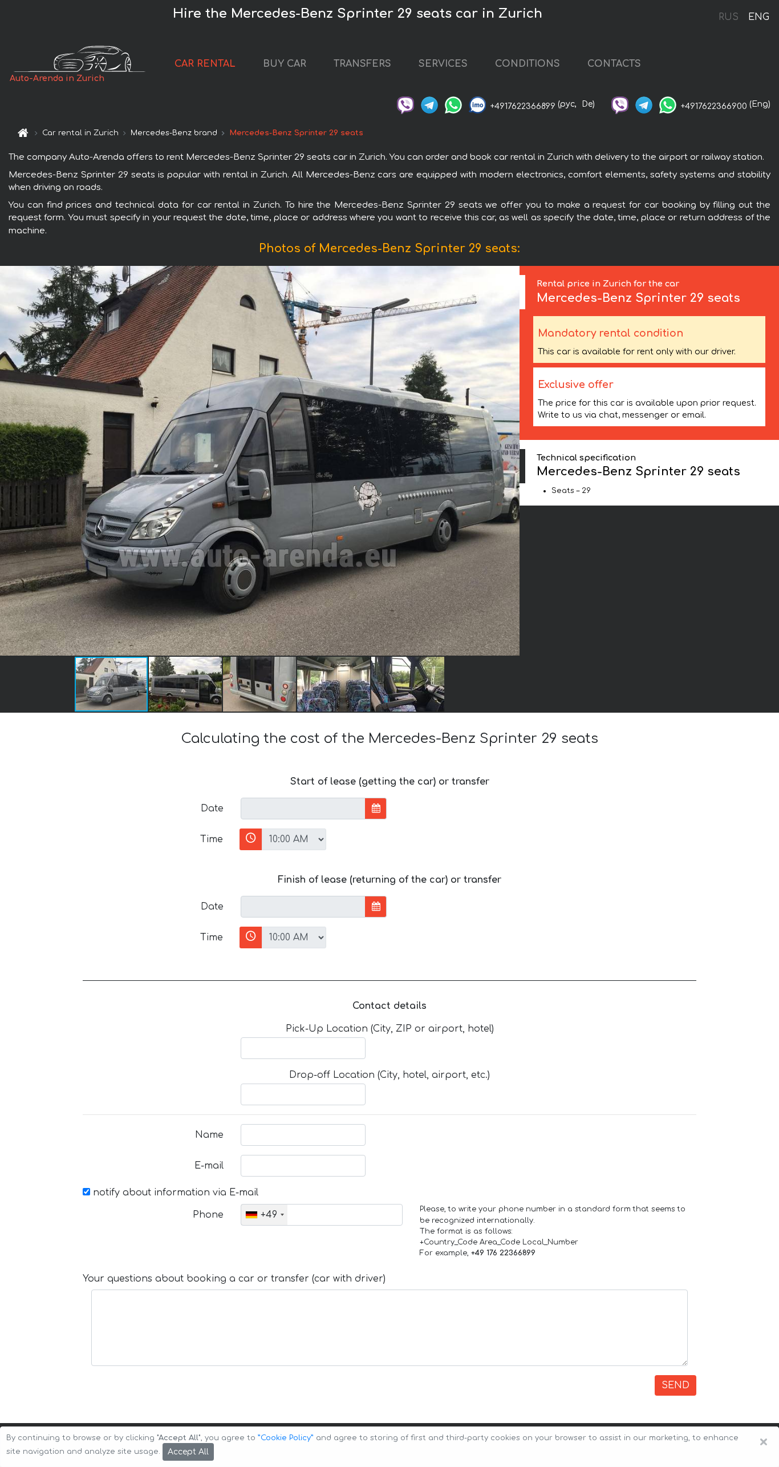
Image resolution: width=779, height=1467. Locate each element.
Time (211, 839)
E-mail (209, 1166)
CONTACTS (614, 64)
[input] (303, 808)
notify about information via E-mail (174, 1192)
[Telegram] (429, 104)
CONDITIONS (527, 64)
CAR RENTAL (205, 64)
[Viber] (405, 104)
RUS (729, 17)
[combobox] (264, 1215)
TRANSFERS (362, 64)
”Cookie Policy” (286, 1438)
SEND (675, 1385)
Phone (208, 1215)
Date (212, 808)
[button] (186, 684)
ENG (758, 17)
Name (209, 1135)
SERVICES (443, 64)
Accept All (188, 1452)
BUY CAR (284, 64)
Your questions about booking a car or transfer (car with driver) (234, 1279)
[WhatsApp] (453, 104)
